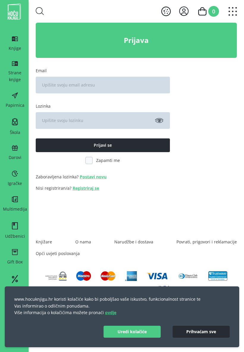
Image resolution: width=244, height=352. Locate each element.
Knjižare (44, 242)
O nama (83, 242)
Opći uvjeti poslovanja (58, 253)
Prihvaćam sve (201, 331)
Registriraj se (86, 188)
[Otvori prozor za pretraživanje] (40, 11)
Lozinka (43, 106)
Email (41, 70)
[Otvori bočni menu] (232, 11)
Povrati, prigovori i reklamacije (206, 242)
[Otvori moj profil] (184, 11)
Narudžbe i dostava (133, 242)
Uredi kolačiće (132, 331)
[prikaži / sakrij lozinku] (159, 120)
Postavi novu (93, 177)
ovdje (110, 312)
